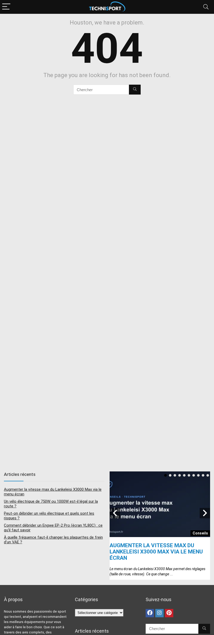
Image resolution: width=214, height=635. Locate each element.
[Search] (206, 7)
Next (205, 513)
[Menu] (6, 7)
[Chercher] (135, 90)
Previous (115, 513)
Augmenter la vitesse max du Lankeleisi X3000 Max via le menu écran (156, 551)
